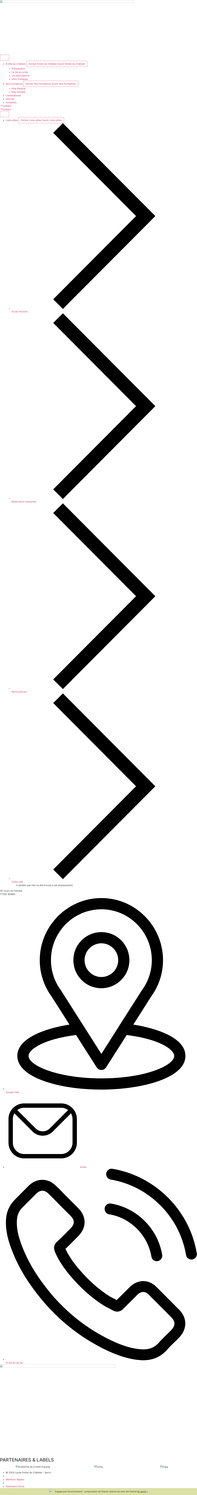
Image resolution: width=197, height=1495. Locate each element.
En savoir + (142, 1491)
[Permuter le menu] (4, 58)
